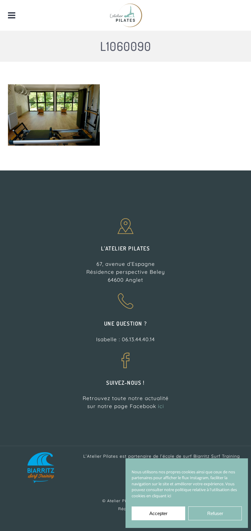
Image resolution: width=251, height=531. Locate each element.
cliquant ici (161, 496)
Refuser (215, 513)
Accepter (158, 513)
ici (161, 406)
